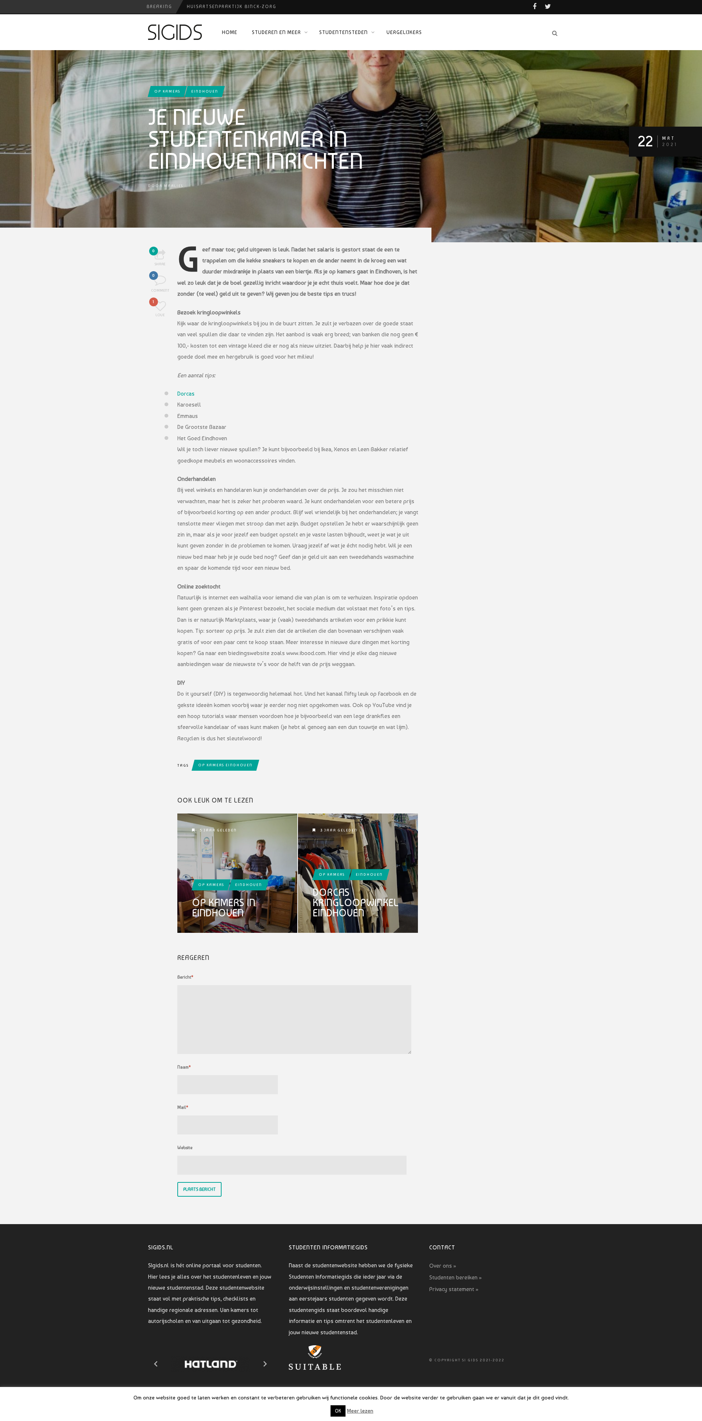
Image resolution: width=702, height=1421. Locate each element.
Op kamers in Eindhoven (223, 908)
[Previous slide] (156, 1364)
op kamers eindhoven (225, 765)
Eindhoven (204, 91)
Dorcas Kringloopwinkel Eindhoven (356, 902)
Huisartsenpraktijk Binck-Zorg (231, 6)
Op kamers (167, 91)
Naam (184, 1067)
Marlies (173, 186)
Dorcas (186, 393)
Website (184, 1147)
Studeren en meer (276, 32)
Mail (182, 1107)
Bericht (185, 977)
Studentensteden (343, 32)
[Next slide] (265, 1364)
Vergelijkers (404, 32)
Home (229, 32)
